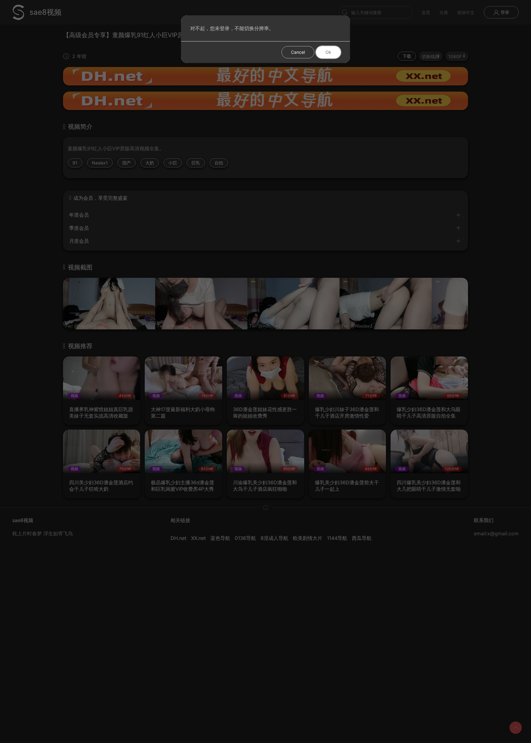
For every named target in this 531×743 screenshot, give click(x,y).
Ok (328, 52)
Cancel (298, 52)
